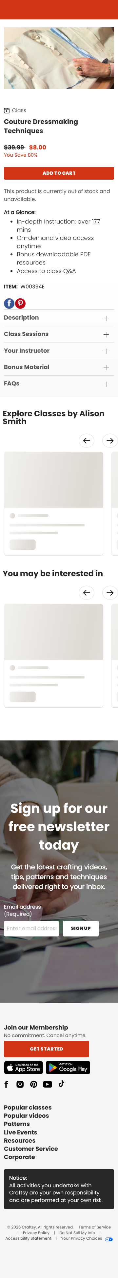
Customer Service (31, 1149)
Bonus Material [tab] (26, 367)
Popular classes (28, 1108)
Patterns (17, 1124)
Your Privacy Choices (81, 1238)
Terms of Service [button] (95, 1227)
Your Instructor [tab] (26, 351)
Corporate (19, 1157)
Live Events (20, 1133)
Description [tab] (21, 318)
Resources (19, 1141)
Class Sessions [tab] (26, 334)
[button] (9, 303)
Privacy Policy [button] (36, 1233)
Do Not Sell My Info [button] (77, 1233)
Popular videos (26, 1116)
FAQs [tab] (11, 384)
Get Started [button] (46, 1049)
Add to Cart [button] (59, 173)
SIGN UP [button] (81, 928)
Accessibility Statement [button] (28, 1238)
